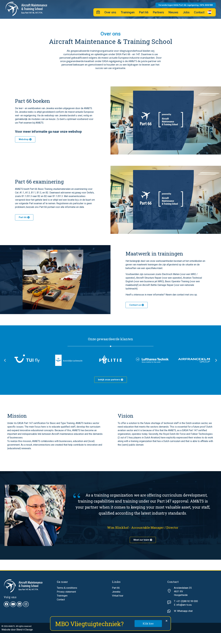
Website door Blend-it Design (17, 629)
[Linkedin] (19, 604)
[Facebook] (6, 604)
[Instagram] (26, 604)
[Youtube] (13, 604)
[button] (5, 360)
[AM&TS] (26, 9)
